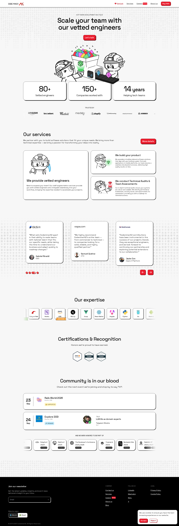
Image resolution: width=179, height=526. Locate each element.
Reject (153, 520)
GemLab (120, 3)
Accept (143, 520)
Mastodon (132, 494)
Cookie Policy (156, 494)
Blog (107, 505)
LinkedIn (131, 490)
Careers (139, 3)
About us (154, 3)
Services (130, 3)
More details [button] (148, 141)
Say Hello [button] (165, 3)
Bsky (130, 498)
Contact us (109, 490)
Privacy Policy (156, 490)
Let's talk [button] (89, 37)
